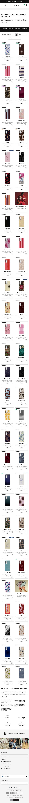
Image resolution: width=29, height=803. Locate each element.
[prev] (1, 1)
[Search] (5, 5)
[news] (24, 5)
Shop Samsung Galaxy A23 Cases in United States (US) (6, 701)
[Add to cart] (12, 60)
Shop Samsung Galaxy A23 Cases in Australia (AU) (19, 705)
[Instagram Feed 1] (14, 743)
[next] (27, 1)
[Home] (14, 5)
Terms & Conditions (11, 795)
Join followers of (16, 733)
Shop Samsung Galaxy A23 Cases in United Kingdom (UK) (6, 709)
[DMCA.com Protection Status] (14, 800)
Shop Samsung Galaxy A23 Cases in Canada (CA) (7, 705)
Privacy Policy (19, 795)
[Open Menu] (2, 5)
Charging (10, 9)
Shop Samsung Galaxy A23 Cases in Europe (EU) (20, 701)
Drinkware (23, 9)
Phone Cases (4, 9)
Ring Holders (17, 9)
